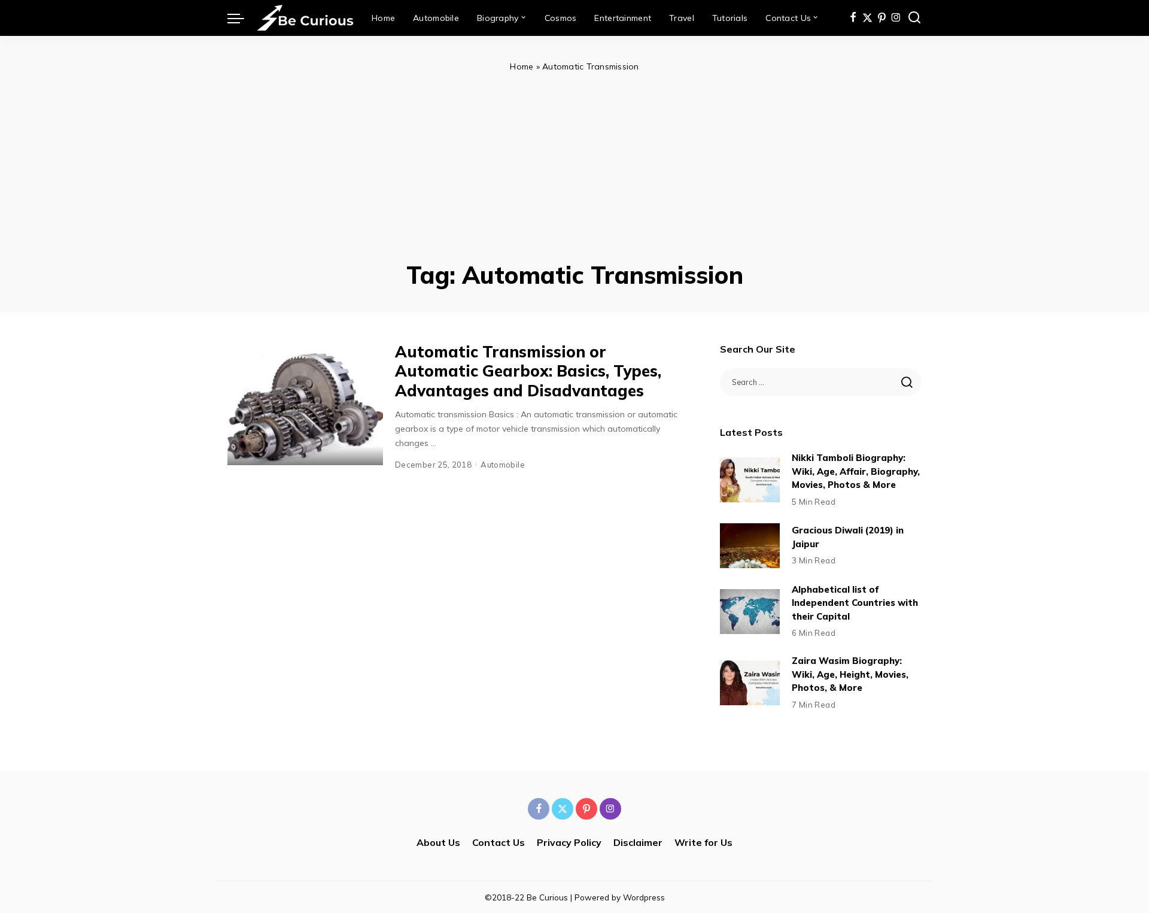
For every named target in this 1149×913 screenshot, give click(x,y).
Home (521, 66)
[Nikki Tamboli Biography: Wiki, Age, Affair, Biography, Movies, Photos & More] (750, 479)
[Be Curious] (305, 18)
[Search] (914, 18)
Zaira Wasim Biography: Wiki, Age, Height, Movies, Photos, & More (850, 674)
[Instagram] (896, 18)
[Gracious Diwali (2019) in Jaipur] (750, 545)
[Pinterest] (882, 18)
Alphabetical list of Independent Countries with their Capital (855, 603)
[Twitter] (867, 18)
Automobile (503, 464)
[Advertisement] (574, 164)
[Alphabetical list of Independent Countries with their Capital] (750, 611)
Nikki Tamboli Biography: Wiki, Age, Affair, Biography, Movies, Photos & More (856, 471)
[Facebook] (853, 18)
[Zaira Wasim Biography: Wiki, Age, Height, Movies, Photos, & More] (750, 682)
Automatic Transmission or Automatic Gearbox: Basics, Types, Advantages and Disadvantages (528, 371)
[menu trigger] (241, 18)
